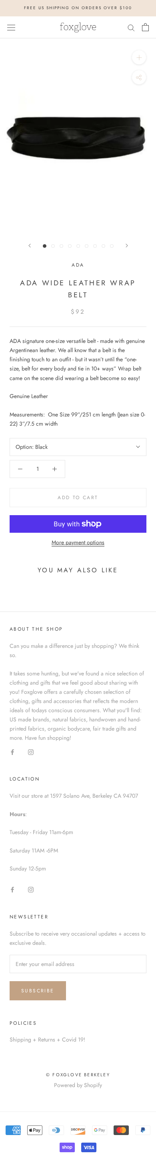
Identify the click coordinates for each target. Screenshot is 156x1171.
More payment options (78, 542)
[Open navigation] (11, 27)
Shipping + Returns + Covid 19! (47, 1040)
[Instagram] (31, 751)
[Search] (131, 27)
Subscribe (37, 990)
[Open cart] (145, 27)
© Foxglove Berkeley (78, 1074)
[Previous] (29, 245)
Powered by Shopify (78, 1085)
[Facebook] (12, 751)
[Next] (127, 245)
